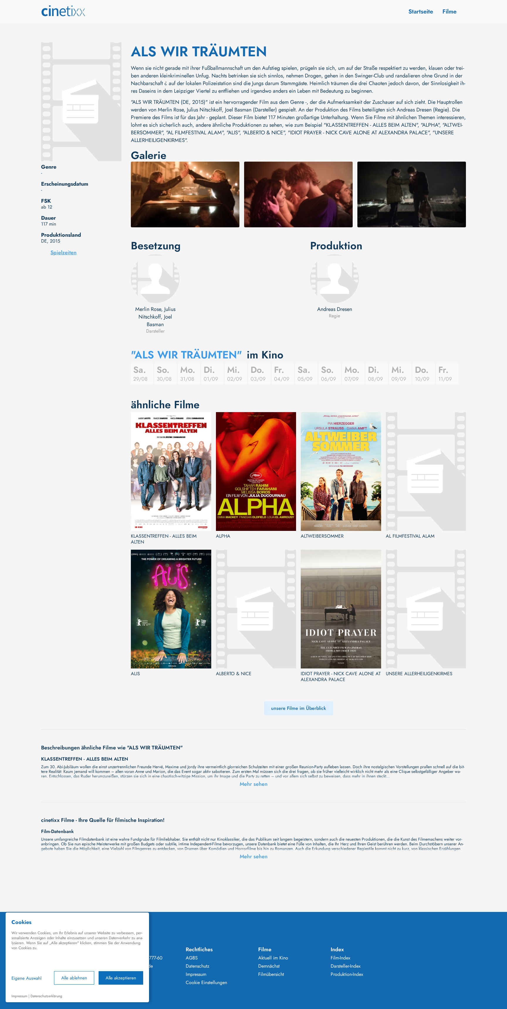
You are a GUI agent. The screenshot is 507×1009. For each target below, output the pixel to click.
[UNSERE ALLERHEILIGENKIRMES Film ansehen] (426, 609)
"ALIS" (233, 132)
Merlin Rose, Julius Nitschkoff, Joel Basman (155, 316)
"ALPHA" (430, 125)
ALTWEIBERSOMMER (322, 536)
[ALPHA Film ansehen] (256, 471)
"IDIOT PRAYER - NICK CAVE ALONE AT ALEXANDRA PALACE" (358, 132)
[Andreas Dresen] (334, 278)
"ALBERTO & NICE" (264, 132)
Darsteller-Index (346, 966)
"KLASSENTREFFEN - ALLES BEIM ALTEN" (371, 125)
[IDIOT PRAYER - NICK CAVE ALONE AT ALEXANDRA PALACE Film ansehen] (341, 609)
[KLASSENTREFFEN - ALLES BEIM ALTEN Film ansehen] (171, 471)
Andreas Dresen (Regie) (423, 110)
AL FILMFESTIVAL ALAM (410, 536)
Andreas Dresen (334, 309)
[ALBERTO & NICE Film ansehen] (256, 609)
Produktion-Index (347, 974)
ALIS (135, 674)
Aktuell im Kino (273, 958)
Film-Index (340, 958)
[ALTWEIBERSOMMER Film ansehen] (341, 471)
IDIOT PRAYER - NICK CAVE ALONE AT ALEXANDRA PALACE (341, 677)
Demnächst (269, 966)
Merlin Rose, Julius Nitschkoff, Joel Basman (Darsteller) (217, 110)
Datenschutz (197, 966)
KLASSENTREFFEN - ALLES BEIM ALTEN (164, 539)
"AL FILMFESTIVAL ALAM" (194, 132)
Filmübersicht (271, 974)
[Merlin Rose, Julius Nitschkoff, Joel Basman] (155, 278)
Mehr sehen (254, 784)
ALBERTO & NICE (233, 674)
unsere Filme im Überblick (298, 708)
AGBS (192, 958)
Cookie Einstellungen (206, 983)
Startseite (420, 11)
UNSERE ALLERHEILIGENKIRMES (419, 674)
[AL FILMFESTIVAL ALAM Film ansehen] (426, 471)
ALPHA (223, 536)
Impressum (196, 974)
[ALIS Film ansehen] (171, 609)
